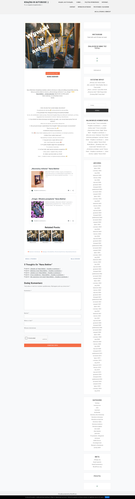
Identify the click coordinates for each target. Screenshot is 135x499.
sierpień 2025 (97, 194)
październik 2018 (97, 379)
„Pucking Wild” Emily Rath (97, 94)
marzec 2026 (97, 177)
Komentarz (28, 290)
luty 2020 (97, 346)
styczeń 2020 (97, 348)
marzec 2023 (97, 262)
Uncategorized (97, 443)
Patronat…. (105, 2)
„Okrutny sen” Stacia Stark (97, 82)
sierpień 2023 (97, 250)
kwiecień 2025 (97, 203)
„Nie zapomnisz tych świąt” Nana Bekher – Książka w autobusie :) (49, 277)
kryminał (97, 410)
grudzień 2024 (97, 213)
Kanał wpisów (97, 462)
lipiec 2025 (97, 196)
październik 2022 (97, 273)
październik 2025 (97, 189)
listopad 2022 (97, 271)
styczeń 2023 (97, 266)
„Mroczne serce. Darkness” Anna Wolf (97, 135)
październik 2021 (97, 299)
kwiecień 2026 (97, 175)
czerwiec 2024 (97, 227)
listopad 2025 (97, 187)
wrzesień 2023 (97, 248)
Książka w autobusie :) (36, 2)
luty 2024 (97, 236)
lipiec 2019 (97, 358)
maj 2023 (97, 257)
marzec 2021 (97, 316)
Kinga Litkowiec (31, 259)
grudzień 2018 (97, 374)
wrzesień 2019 (97, 355)
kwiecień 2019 (97, 365)
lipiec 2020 (97, 334)
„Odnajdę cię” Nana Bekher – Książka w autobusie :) (45, 268)
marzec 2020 (97, 344)
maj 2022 (97, 285)
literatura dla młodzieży (97, 414)
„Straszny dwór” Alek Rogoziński (97, 92)
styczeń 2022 (97, 292)
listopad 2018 (97, 377)
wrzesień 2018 (97, 381)
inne (97, 407)
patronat (97, 433)
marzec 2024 (97, 234)
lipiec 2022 (97, 280)
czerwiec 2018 (97, 388)
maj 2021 (97, 311)
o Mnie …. (79, 2)
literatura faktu (97, 421)
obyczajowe (97, 431)
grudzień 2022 (97, 269)
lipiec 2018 (97, 386)
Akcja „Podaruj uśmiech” (103, 11)
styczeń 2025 (97, 210)
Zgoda (107, 497)
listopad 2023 (97, 243)
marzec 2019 (97, 367)
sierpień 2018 (97, 384)
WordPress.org (97, 466)
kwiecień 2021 (97, 313)
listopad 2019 (97, 351)
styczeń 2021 (97, 320)
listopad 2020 (97, 325)
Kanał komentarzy (97, 464)
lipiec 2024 (97, 224)
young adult (97, 447)
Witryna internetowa (30, 328)
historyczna (97, 405)
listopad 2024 (97, 215)
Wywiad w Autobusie (34, 251)
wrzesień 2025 (97, 191)
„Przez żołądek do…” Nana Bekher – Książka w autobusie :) (47, 275)
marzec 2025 (97, 206)
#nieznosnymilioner (60, 251)
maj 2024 (97, 229)
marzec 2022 (97, 290)
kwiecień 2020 (97, 341)
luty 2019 (97, 369)
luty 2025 (97, 208)
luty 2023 (97, 264)
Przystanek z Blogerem (101, 7)
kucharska (97, 412)
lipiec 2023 (97, 252)
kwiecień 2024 (97, 231)
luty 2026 (97, 180)
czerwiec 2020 (97, 337)
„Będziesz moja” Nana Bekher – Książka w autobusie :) (46, 270)
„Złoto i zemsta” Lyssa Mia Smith (97, 89)
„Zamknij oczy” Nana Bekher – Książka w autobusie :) (45, 273)
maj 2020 (97, 339)
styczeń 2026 (97, 182)
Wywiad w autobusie (84, 7)
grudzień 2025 (97, 184)
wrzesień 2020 (97, 330)
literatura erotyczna (97, 419)
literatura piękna (97, 426)
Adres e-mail (28, 320)
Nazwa (26, 313)
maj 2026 (97, 173)
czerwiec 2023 (97, 255)
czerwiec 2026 (97, 170)
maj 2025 (97, 201)
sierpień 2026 (97, 166)
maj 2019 (97, 362)
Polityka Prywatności (92, 2)
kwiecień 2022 (97, 288)
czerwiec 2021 (97, 309)
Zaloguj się (97, 459)
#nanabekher (50, 251)
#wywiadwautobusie (71, 251)
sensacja (97, 438)
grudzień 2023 (97, 241)
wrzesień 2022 (97, 276)
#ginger (45, 251)
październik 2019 (97, 353)
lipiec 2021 (97, 306)
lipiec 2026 (97, 168)
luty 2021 (97, 318)
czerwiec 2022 (97, 283)
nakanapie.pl (97, 70)
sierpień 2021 (97, 304)
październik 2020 (97, 327)
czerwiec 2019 (97, 360)
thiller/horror (97, 440)
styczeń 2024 (97, 238)
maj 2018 (97, 391)
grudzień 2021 (97, 295)
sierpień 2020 (97, 332)
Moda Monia (90, 144)
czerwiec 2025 (97, 198)
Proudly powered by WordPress (67, 494)
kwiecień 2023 (97, 259)
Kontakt (72, 7)
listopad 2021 (97, 297)
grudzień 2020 (97, 323)
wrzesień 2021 (97, 302)
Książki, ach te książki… (66, 2)
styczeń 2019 (97, 372)
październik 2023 (97, 245)
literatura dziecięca (97, 417)
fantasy (97, 403)
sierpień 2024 (97, 222)
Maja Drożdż (75, 259)
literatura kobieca (97, 424)
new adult (97, 429)
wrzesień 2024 (97, 220)
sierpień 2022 (97, 278)
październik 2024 (97, 217)
